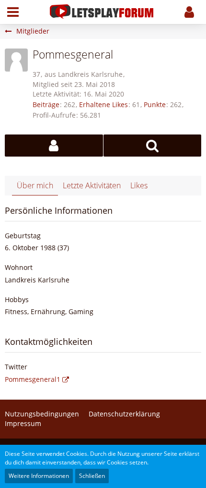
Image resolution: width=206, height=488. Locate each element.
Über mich (35, 185)
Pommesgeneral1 (32, 379)
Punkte (155, 104)
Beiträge (46, 104)
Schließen (92, 476)
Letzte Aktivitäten (92, 185)
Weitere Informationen (39, 476)
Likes (139, 185)
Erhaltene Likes (103, 104)
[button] (13, 12)
